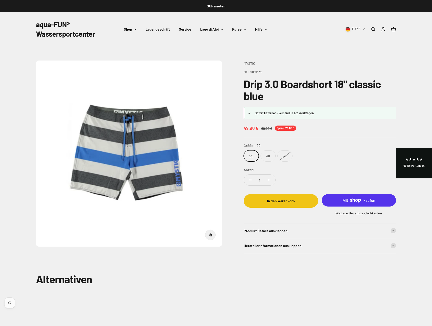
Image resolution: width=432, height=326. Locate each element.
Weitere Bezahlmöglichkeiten (358, 213)
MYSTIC (249, 63)
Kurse (237, 29)
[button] (414, 163)
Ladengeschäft (158, 29)
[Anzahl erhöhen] (268, 180)
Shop (128, 29)
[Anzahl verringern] (250, 180)
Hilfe (259, 29)
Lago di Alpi (209, 29)
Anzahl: (250, 170)
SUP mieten (216, 6)
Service (185, 29)
